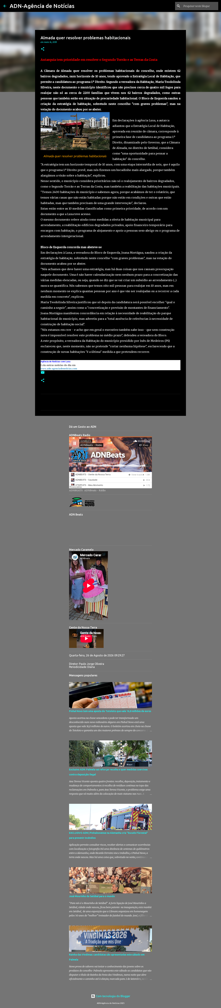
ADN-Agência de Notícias (42, 6)
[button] (43, 49)
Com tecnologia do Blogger (112, 996)
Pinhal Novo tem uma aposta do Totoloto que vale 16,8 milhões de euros (110, 711)
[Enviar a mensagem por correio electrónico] (43, 373)
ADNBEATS (76, 490)
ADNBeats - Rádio (95, 490)
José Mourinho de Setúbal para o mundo (92, 896)
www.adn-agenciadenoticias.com (59, 368)
